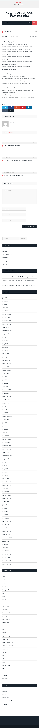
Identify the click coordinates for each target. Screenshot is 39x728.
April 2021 (5, 472)
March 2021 (5, 475)
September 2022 (7, 416)
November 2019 (6, 498)
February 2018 (6, 554)
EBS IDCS (5, 251)
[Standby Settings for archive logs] (19, 171)
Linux (3, 629)
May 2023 (5, 409)
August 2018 (5, 541)
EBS (3, 596)
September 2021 (7, 455)
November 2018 (6, 531)
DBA (3, 593)
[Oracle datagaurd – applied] (19, 142)
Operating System (7, 636)
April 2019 (5, 515)
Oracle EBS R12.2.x (7, 646)
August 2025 (5, 334)
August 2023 (5, 403)
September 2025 (7, 330)
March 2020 (5, 492)
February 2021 (6, 478)
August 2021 (5, 459)
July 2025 (4, 337)
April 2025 (5, 347)
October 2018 (6, 534)
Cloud (4, 586)
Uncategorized (6, 665)
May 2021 (5, 469)
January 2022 (6, 442)
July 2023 (4, 406)
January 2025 (6, 357)
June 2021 (5, 465)
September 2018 (7, 538)
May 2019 (5, 511)
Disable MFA (5, 257)
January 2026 (6, 317)
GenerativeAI (6, 606)
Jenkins (4, 616)
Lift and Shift (6, 619)
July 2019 (4, 505)
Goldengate (5, 609)
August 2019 (5, 501)
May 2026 (5, 304)
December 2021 (6, 446)
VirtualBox (5, 672)
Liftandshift (5, 623)
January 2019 (6, 524)
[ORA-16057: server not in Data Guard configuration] (19, 157)
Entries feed (5, 698)
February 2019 (6, 521)
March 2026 (5, 311)
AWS (3, 580)
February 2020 (6, 495)
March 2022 (5, 436)
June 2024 (5, 380)
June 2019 (5, 508)
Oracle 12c (5, 639)
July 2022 (4, 423)
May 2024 (5, 383)
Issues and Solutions (8, 613)
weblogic (4, 678)
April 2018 (5, 548)
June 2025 (5, 340)
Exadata (4, 599)
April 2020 (5, 488)
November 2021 (6, 449)
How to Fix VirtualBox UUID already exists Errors (21, 277)
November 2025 (6, 324)
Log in (4, 694)
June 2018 (5, 544)
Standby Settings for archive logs (13, 175)
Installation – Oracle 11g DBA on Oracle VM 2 (22, 285)
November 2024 (6, 363)
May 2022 (5, 429)
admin (5, 36)
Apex (3, 577)
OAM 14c (4, 264)
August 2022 (5, 419)
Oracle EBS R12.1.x (7, 642)
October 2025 (6, 327)
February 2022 (6, 439)
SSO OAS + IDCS (19, 4)
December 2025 (6, 321)
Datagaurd (33, 36)
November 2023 (6, 396)
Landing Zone (6, 261)
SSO (3, 662)
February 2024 (6, 390)
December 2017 (6, 561)
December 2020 (6, 482)
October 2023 (6, 400)
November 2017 (6, 564)
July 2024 (4, 377)
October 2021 (6, 452)
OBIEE (4, 632)
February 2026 (6, 314)
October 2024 (6, 367)
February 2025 (6, 353)
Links (3, 626)
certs (3, 583)
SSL (3, 659)
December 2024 (6, 360)
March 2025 (5, 350)
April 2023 (5, 413)
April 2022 (5, 432)
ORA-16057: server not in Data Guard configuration (18, 160)
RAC (3, 655)
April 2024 (5, 386)
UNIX (3, 669)
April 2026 (5, 307)
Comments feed (7, 701)
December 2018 (6, 528)
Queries (4, 652)
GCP (3, 603)
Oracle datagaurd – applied (12, 145)
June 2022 (5, 426)
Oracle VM (5, 649)
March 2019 (5, 518)
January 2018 (6, 557)
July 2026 (4, 298)
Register (4, 691)
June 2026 (5, 301)
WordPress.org (6, 704)
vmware (4, 675)
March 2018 (5, 551)
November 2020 (6, 485)
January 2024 (6, 393)
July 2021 (4, 462)
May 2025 (5, 344)
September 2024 (7, 370)
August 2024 (5, 373)
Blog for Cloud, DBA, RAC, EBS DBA (19, 14)
